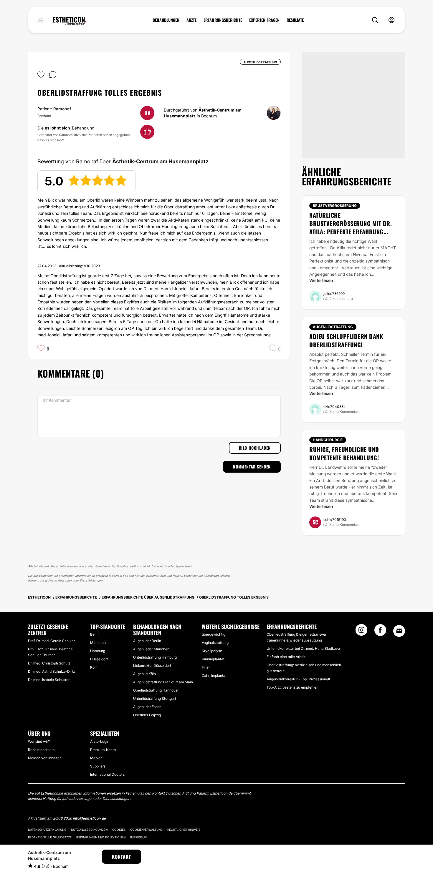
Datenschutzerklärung (47, 829)
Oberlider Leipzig (147, 715)
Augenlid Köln (144, 674)
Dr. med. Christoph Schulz (49, 663)
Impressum (138, 837)
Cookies (118, 829)
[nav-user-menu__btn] (391, 20)
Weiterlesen (321, 280)
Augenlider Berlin (147, 641)
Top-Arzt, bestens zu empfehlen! (293, 687)
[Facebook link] (380, 632)
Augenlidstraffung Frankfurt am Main (163, 682)
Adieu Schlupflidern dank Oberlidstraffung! (346, 340)
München (98, 642)
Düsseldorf (99, 659)
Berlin (95, 634)
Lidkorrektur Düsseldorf (152, 665)
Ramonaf (62, 108)
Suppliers (97, 766)
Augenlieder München (151, 649)
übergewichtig (213, 634)
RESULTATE (295, 20)
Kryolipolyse (212, 651)
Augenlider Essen (147, 706)
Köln (93, 667)
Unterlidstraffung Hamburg (155, 657)
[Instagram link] (361, 632)
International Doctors (107, 774)
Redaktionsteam (41, 749)
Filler (206, 667)
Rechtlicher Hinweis (183, 829)
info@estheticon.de (89, 818)
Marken (96, 758)
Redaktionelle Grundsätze (50, 837)
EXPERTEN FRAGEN (264, 20)
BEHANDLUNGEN (166, 20)
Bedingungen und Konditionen (100, 837)
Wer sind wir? (39, 741)
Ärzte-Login (99, 741)
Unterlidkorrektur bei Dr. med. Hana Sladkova (303, 648)
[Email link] (399, 631)
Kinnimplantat (213, 659)
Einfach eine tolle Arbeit (286, 656)
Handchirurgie (328, 440)
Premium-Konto (103, 749)
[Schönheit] (69, 21)
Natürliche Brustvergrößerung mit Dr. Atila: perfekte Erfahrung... (350, 223)
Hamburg (97, 651)
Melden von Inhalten (45, 758)
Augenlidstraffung (333, 327)
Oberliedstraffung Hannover (156, 690)
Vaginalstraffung (215, 642)
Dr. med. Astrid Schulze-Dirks (51, 671)
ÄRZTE (191, 20)
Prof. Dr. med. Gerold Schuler (51, 641)
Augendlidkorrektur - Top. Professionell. (299, 679)
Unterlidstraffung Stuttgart (154, 698)
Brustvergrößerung (335, 205)
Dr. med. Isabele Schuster (49, 679)
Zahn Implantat (214, 675)
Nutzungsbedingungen (89, 829)
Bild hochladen (255, 448)
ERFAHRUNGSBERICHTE (223, 20)
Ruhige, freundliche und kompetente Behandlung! (344, 453)
